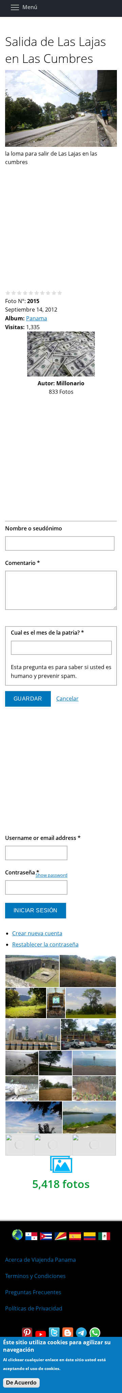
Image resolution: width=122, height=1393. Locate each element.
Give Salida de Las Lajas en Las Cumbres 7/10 (42, 292)
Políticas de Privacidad (33, 1308)
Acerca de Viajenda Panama (40, 1259)
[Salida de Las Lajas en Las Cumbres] (61, 145)
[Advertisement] (61, 228)
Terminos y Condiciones (35, 1276)
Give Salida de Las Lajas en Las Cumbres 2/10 (14, 292)
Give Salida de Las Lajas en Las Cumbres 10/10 (60, 292)
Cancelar (67, 698)
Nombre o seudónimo (33, 528)
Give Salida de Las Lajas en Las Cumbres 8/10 (48, 292)
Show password (51, 875)
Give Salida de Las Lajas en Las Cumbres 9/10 (54, 292)
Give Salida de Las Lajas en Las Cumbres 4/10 (25, 292)
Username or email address (43, 838)
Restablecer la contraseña (45, 944)
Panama (36, 318)
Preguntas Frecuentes (33, 1292)
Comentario (22, 563)
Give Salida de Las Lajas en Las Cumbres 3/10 (19, 292)
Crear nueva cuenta (37, 933)
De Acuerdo (21, 1383)
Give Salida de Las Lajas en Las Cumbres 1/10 (8, 292)
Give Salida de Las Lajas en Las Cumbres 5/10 (31, 292)
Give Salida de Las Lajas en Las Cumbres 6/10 (37, 292)
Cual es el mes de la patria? (47, 632)
